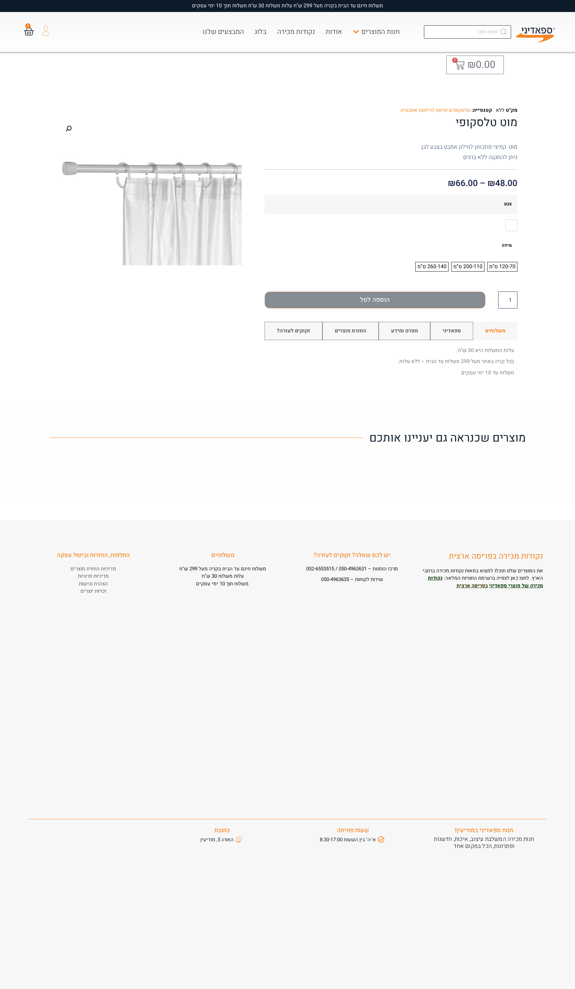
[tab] (495, 331)
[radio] (511, 225)
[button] (69, 129)
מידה (507, 246)
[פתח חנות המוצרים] (356, 32)
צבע (508, 204)
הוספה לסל (375, 299)
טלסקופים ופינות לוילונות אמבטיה (435, 110)
